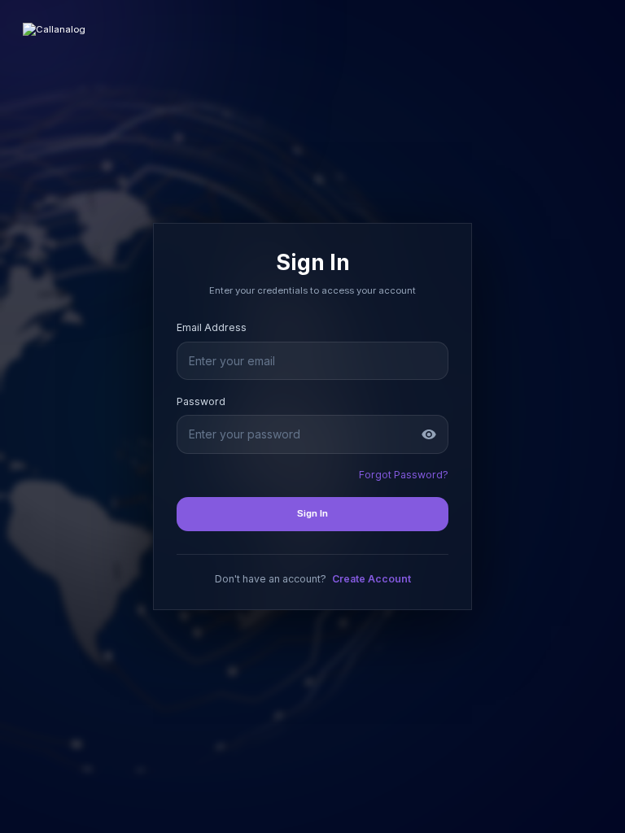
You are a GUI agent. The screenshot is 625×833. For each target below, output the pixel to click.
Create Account (371, 579)
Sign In (312, 513)
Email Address (212, 327)
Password (201, 401)
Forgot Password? (403, 475)
